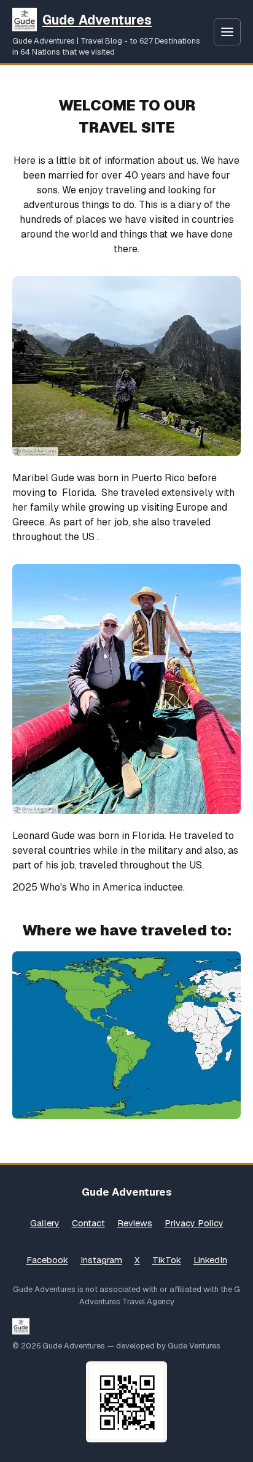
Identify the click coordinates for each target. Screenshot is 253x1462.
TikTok (166, 1260)
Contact (88, 1223)
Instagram (101, 1260)
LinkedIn (210, 1260)
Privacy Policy (194, 1223)
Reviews (134, 1223)
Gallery (45, 1223)
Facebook (47, 1260)
